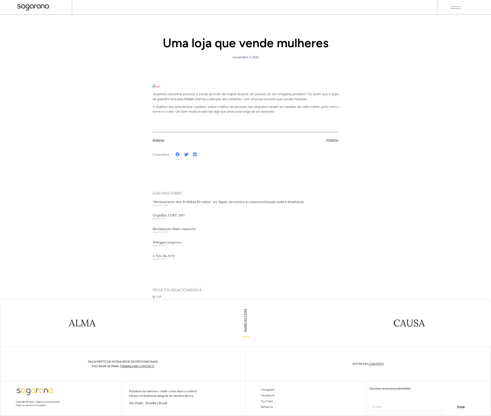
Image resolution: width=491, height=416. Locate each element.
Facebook (267, 395)
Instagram (268, 389)
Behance (267, 407)
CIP (158, 297)
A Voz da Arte (163, 255)
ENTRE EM (368, 364)
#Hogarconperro (167, 242)
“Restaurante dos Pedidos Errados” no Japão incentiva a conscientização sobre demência (228, 202)
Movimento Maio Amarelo (174, 229)
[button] (177, 154)
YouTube (267, 401)
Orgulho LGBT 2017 (168, 215)
